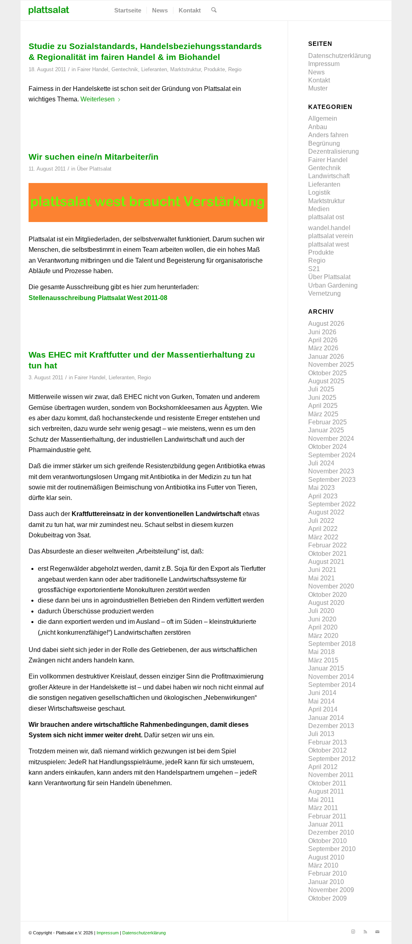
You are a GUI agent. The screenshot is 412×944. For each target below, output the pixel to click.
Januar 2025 (326, 430)
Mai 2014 (321, 701)
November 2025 (331, 364)
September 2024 (332, 455)
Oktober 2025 (327, 373)
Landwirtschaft (329, 176)
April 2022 (323, 528)
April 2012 (323, 766)
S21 (314, 268)
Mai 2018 (321, 651)
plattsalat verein (330, 235)
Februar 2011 (327, 816)
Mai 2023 (321, 487)
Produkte (214, 69)
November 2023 (331, 471)
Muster (318, 88)
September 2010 (332, 848)
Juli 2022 (321, 520)
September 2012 (332, 758)
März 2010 (323, 865)
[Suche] (214, 10)
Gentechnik (124, 69)
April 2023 (323, 496)
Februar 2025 (327, 422)
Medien (319, 209)
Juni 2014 (322, 692)
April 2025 (323, 405)
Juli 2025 (321, 389)
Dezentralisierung (333, 151)
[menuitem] (127, 10)
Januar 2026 (326, 356)
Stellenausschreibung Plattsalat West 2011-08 (98, 297)
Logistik (319, 192)
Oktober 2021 (327, 553)
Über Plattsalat (94, 169)
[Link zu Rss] (365, 931)
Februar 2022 (327, 545)
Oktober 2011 (327, 783)
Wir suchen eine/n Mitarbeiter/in (94, 156)
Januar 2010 (326, 881)
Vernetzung (324, 293)
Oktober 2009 (327, 898)
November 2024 (331, 438)
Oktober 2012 (327, 750)
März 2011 (323, 807)
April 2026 (323, 340)
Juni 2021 (322, 569)
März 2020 (323, 635)
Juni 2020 (322, 619)
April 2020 (323, 627)
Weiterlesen (97, 99)
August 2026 (326, 323)
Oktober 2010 (327, 840)
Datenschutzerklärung (339, 55)
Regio (234, 69)
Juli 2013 (321, 733)
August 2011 (326, 791)
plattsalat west (328, 244)
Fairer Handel (92, 69)
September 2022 (332, 504)
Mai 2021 (321, 578)
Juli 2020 (321, 610)
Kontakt (319, 80)
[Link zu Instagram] (353, 931)
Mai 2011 (321, 799)
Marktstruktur (185, 69)
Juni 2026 (322, 332)
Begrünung (324, 143)
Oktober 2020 (327, 594)
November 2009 (331, 889)
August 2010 (326, 857)
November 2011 (331, 774)
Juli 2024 (321, 463)
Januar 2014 (326, 717)
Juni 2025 (322, 397)
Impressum (324, 63)
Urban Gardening (333, 285)
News (316, 72)
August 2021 (326, 561)
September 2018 (332, 643)
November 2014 (331, 676)
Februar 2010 (327, 873)
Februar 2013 (327, 742)
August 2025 (326, 381)
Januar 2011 (326, 824)
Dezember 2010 (331, 832)
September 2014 (332, 684)
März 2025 (323, 414)
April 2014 (323, 709)
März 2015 (323, 660)
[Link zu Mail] (377, 931)
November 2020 (331, 586)
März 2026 (323, 348)
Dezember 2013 (331, 725)
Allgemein (322, 118)
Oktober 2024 (327, 446)
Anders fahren (328, 135)
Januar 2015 (326, 668)
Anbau (317, 126)
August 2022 (326, 512)
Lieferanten (154, 69)
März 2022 (323, 537)
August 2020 (326, 602)
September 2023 (332, 479)
